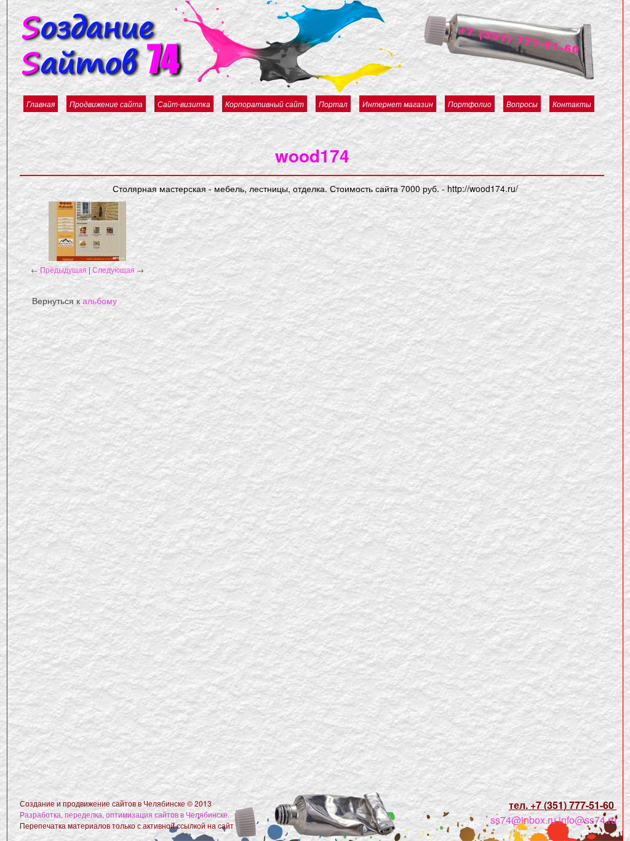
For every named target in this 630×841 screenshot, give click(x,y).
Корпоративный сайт (264, 104)
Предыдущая (63, 269)
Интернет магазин (397, 104)
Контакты (571, 104)
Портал (333, 104)
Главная (40, 104)
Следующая (113, 269)
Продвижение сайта (106, 104)
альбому (99, 300)
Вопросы (522, 104)
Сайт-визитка (184, 104)
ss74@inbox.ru (523, 820)
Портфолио (470, 104)
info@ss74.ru (587, 820)
